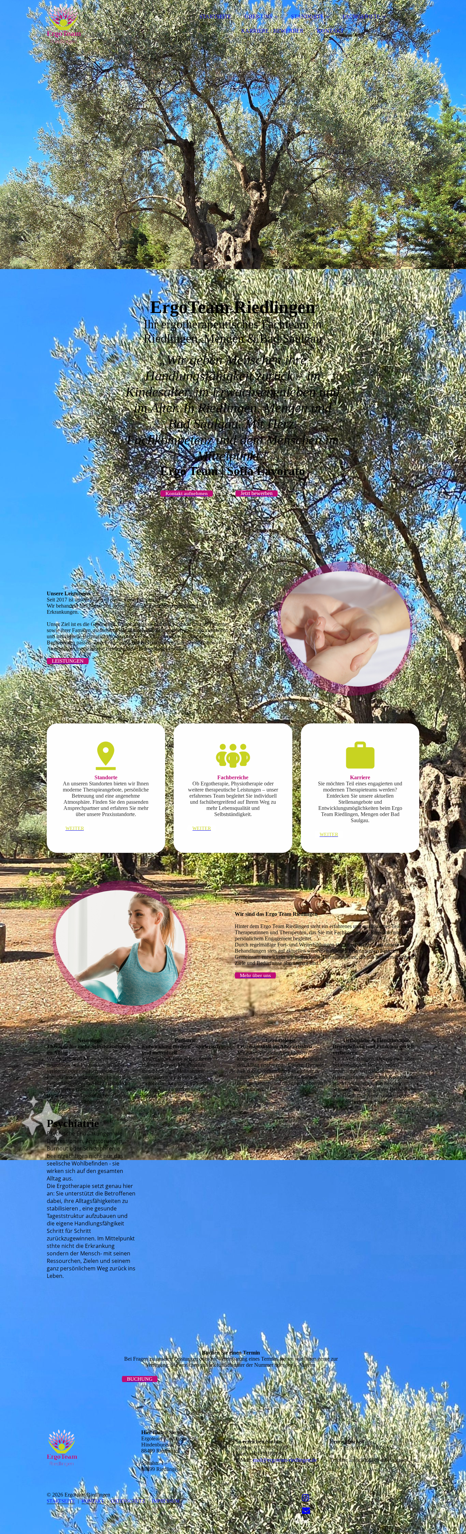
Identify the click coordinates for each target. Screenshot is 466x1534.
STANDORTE (307, 16)
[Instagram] (305, 1497)
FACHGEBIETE (361, 16)
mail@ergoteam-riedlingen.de (285, 1460)
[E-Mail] (306, 1510)
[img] (106, 23)
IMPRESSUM (165, 1501)
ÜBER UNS (258, 16)
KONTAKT (330, 31)
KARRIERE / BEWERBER (272, 31)
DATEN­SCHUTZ (128, 1501)
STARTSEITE (215, 16)
